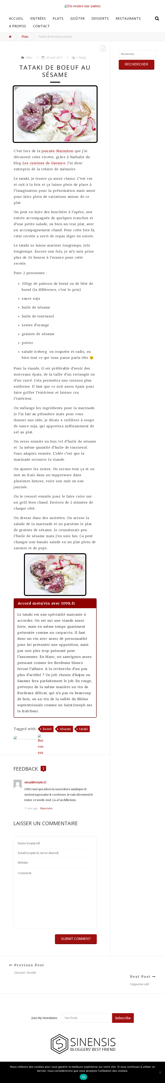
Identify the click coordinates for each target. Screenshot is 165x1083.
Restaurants (128, 18)
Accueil (16, 18)
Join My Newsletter (44, 1018)
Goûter (77, 18)
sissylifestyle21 (35, 782)
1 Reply (81, 57)
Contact (41, 26)
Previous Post (28, 965)
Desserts (100, 18)
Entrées (38, 18)
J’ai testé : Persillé (25, 973)
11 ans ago (31, 808)
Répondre (46, 808)
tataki (83, 729)
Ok (83, 1077)
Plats (58, 18)
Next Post (141, 977)
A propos (17, 26)
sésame (65, 729)
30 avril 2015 (54, 57)
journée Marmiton (58, 151)
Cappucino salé (139, 984)
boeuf (47, 729)
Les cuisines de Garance (44, 163)
